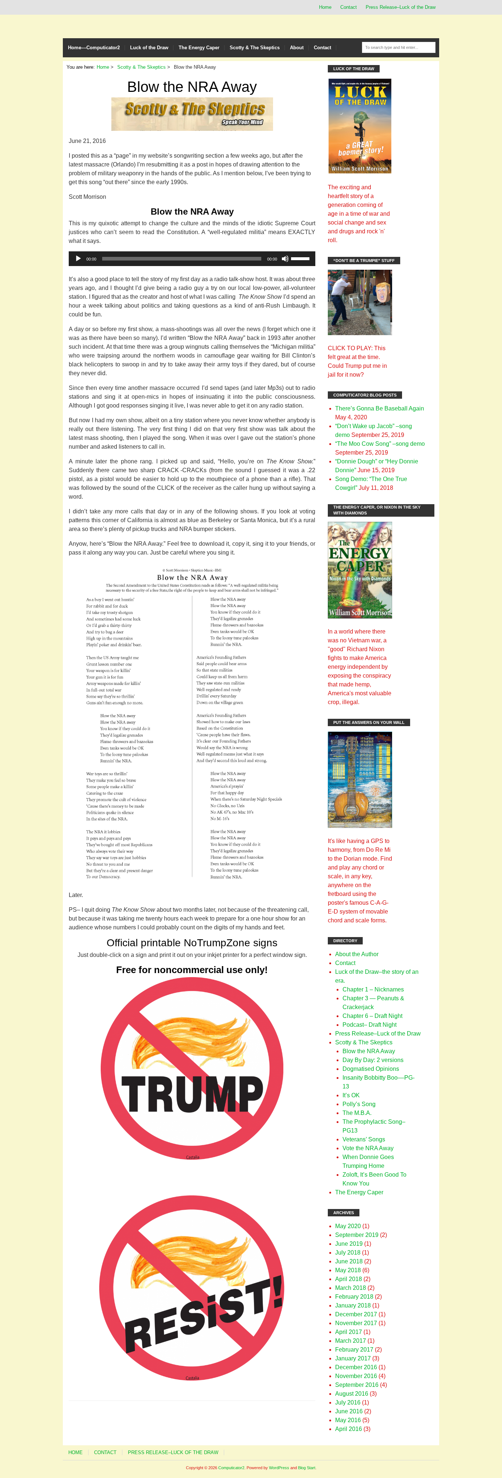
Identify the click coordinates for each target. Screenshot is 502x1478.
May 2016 (348, 1420)
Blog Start (306, 1468)
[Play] (78, 258)
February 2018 (354, 1297)
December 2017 (356, 1314)
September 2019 (357, 1235)
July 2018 (348, 1252)
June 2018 (349, 1261)
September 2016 (357, 1385)
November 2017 (356, 1323)
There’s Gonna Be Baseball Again (379, 408)
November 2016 (356, 1376)
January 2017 (353, 1358)
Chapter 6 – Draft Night (372, 1016)
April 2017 (348, 1332)
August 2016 (351, 1394)
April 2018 (348, 1279)
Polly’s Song (359, 1104)
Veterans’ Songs (364, 1139)
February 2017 (354, 1349)
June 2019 (349, 1244)
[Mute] (285, 258)
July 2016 (348, 1402)
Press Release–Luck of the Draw (400, 7)
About (297, 47)
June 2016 (349, 1411)
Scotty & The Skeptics (255, 47)
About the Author (357, 954)
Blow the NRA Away (369, 1051)
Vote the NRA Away (368, 1148)
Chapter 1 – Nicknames (373, 989)
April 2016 (348, 1429)
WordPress (279, 1468)
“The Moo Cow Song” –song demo (380, 444)
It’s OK (351, 1095)
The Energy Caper (199, 47)
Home (325, 7)
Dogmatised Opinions (371, 1069)
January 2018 (353, 1305)
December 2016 (356, 1367)
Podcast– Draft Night (370, 1025)
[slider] (301, 258)
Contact (348, 7)
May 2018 (348, 1270)
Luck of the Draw (149, 47)
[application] (192, 258)
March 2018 (350, 1288)
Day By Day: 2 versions (373, 1060)
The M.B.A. (357, 1113)
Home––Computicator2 (94, 47)
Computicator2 (231, 1468)
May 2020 (348, 1226)
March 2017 (350, 1341)
